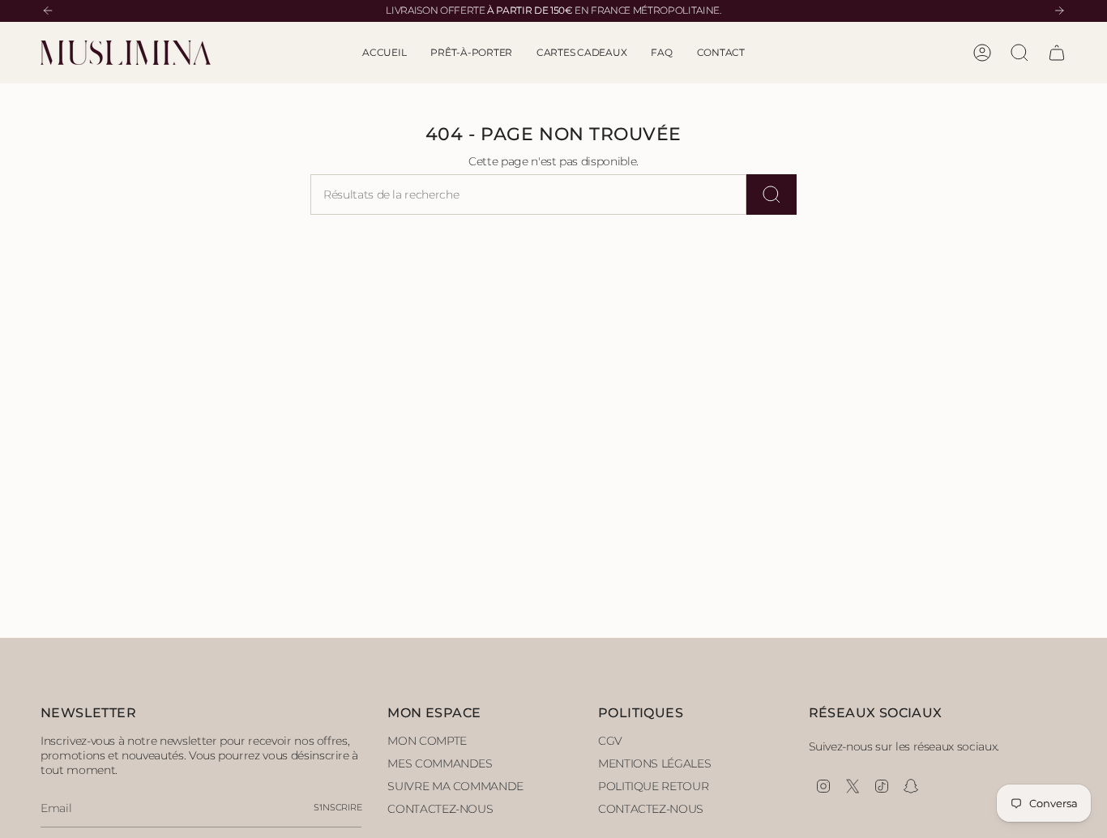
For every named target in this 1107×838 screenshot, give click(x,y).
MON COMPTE (427, 740)
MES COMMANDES (439, 763)
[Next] (1059, 10)
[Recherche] (771, 194)
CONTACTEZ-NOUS (440, 809)
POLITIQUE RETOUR (653, 786)
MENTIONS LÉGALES (654, 763)
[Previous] (48, 10)
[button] (471, 52)
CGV (610, 740)
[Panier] (1056, 52)
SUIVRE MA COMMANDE (455, 786)
